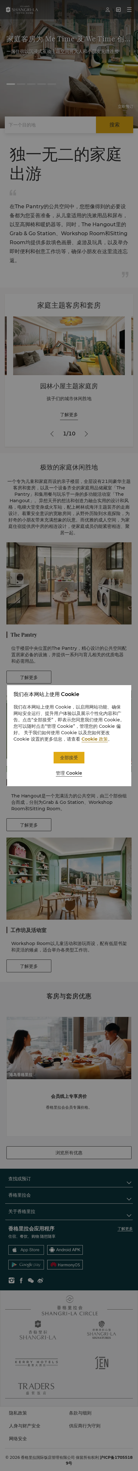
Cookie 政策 (95, 739)
